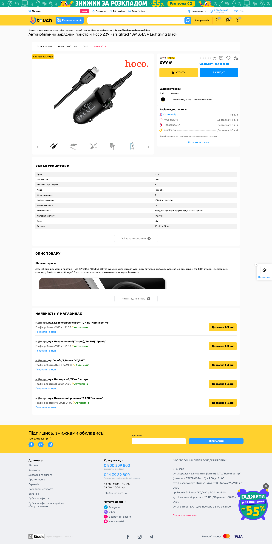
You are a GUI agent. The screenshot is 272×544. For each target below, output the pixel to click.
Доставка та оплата (198, 142)
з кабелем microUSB (203, 99)
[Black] (163, 99)
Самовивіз (169, 114)
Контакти (34, 470)
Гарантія (33, 484)
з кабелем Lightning (182, 99)
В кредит (219, 72)
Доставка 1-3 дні (223, 327)
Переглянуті (264, 277)
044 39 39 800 (117, 474)
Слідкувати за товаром (214, 63)
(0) (214, 58)
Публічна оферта (38, 498)
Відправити (216, 441)
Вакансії (33, 493)
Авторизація (202, 20)
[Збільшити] (93, 95)
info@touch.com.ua (115, 493)
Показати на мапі (45, 331)
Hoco (157, 174)
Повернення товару (40, 489)
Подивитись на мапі (185, 515)
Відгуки (33, 465)
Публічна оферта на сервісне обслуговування (46, 505)
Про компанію (36, 479)
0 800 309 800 (117, 465)
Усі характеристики (134, 238)
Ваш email (137, 435)
